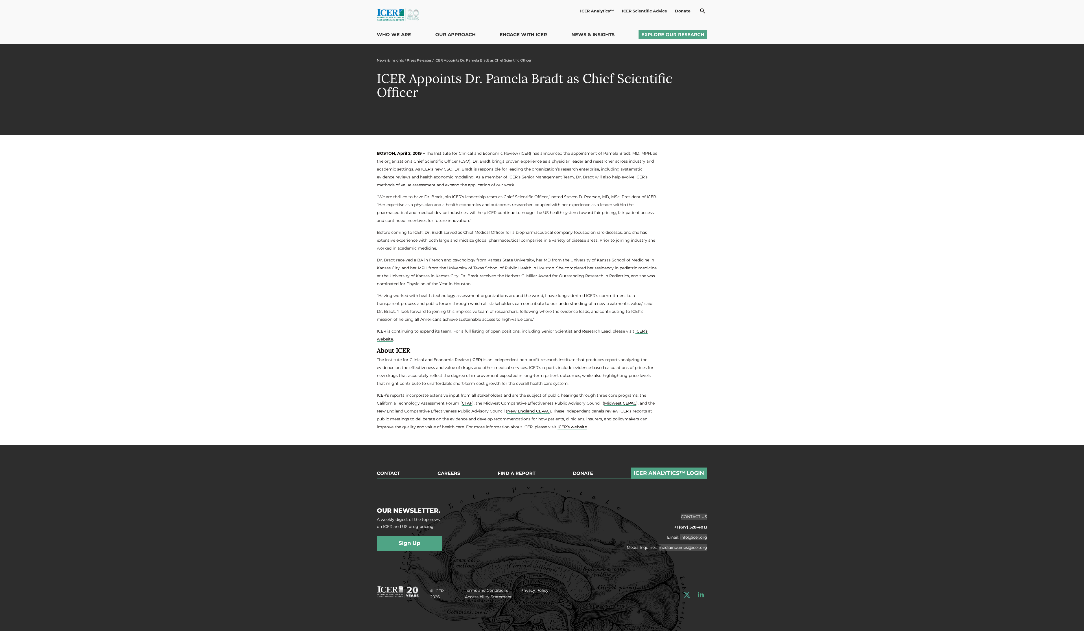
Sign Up (409, 543)
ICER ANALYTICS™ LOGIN (669, 473)
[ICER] (398, 591)
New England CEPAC (528, 411)
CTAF (467, 403)
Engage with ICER (523, 34)
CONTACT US (694, 516)
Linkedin (700, 594)
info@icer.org (693, 537)
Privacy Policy (534, 590)
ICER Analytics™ (597, 11)
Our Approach (455, 34)
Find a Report (517, 473)
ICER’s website (572, 426)
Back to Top (1066, 441)
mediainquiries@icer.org (683, 547)
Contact (388, 473)
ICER (476, 359)
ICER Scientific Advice (644, 11)
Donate (682, 11)
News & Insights (593, 34)
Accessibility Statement (488, 597)
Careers (449, 473)
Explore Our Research (672, 34)
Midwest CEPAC (620, 403)
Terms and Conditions (486, 590)
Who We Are (394, 34)
